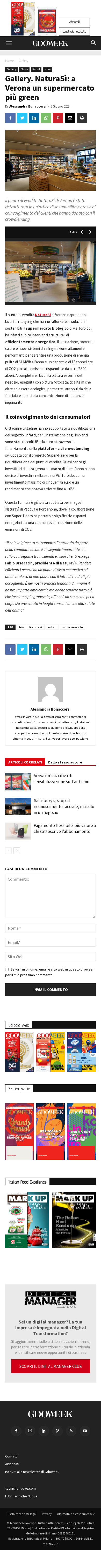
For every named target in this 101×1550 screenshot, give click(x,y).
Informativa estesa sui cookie (75, 1514)
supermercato (72, 627)
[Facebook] (16, 1431)
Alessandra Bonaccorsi (27, 106)
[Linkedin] (44, 1431)
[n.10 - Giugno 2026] (81, 1053)
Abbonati (74, 22)
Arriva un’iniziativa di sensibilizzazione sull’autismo (61, 778)
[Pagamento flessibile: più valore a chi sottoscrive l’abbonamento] (18, 831)
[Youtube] (85, 1431)
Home (9, 61)
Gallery (23, 61)
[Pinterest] (57, 1431)
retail (52, 627)
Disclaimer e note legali (21, 1514)
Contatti (11, 1456)
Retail (36, 69)
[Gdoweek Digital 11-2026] (47, 28)
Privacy (47, 1514)
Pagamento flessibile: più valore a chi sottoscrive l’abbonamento (65, 828)
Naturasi (35, 627)
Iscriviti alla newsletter (74, 31)
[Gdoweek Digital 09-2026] (81, 1129)
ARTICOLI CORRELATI (25, 762)
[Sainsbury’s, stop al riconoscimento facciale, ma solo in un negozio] (18, 807)
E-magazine (19, 1088)
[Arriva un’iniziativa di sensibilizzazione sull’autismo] (18, 782)
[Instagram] (30, 1431)
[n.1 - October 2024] (74, 1221)
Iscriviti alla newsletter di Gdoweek (32, 1471)
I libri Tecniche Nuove (21, 1496)
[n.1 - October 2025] (27, 1221)
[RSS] (71, 1431)
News (24, 69)
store (47, 69)
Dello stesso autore (65, 762)
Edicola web (19, 1025)
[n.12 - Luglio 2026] (23, 20)
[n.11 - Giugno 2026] (50, 1053)
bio (21, 627)
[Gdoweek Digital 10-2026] (50, 1129)
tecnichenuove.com (20, 1488)
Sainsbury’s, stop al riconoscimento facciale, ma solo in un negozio (64, 806)
